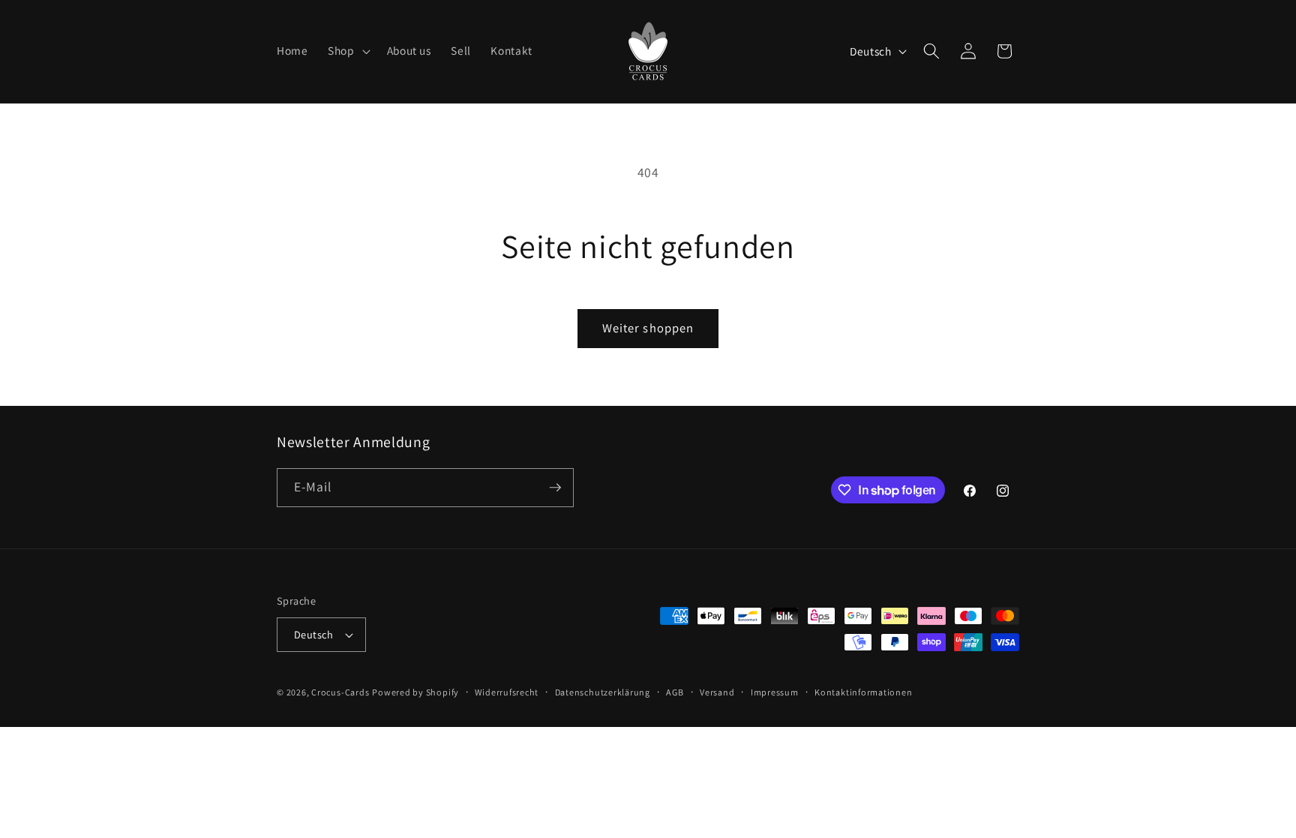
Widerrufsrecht (506, 692)
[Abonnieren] (555, 487)
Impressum (775, 692)
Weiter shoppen (648, 328)
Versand (717, 692)
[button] (347, 51)
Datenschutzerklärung (602, 692)
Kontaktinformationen (863, 692)
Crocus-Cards (340, 692)
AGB (674, 692)
